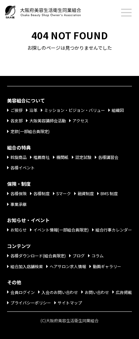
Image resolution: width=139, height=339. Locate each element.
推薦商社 (41, 157)
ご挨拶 (16, 110)
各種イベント (22, 167)
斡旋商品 (18, 157)
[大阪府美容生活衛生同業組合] (50, 10)
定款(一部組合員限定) (30, 131)
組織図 (118, 110)
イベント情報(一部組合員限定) (61, 229)
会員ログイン (22, 292)
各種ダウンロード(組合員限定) (38, 255)
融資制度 (86, 193)
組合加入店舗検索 (26, 266)
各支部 (16, 120)
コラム (97, 255)
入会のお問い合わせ (59, 292)
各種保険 (18, 193)
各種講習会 (108, 157)
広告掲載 (124, 292)
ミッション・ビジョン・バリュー (74, 110)
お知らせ (18, 229)
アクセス (80, 120)
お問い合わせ (97, 292)
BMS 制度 (109, 193)
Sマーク (63, 193)
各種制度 (41, 193)
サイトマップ (70, 302)
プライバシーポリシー (30, 302)
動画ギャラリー (107, 266)
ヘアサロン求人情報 (68, 266)
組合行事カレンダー (113, 229)
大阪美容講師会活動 (47, 120)
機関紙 (62, 157)
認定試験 (83, 157)
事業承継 (18, 204)
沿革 (33, 110)
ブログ (79, 255)
